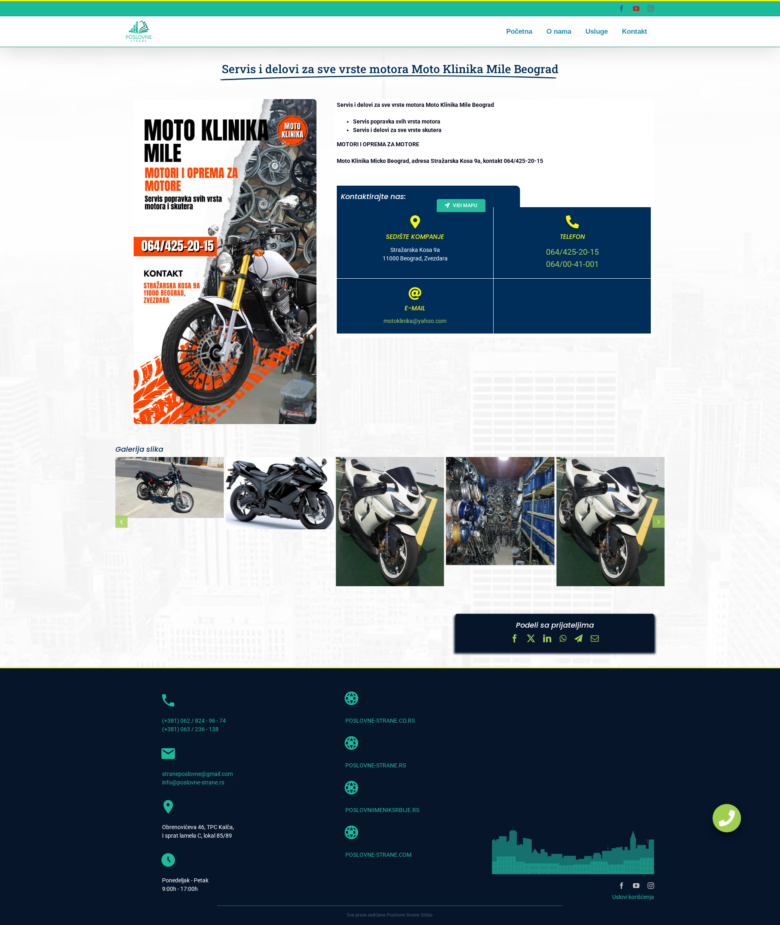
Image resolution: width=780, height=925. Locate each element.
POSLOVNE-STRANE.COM (378, 854)
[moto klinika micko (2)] (500, 511)
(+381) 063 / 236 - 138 (190, 729)
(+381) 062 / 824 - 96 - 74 (194, 720)
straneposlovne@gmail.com (197, 774)
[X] (531, 639)
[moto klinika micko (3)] (610, 521)
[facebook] (621, 885)
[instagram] (651, 885)
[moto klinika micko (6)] (279, 493)
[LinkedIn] (547, 639)
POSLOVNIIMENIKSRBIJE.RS (382, 810)
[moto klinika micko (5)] (169, 487)
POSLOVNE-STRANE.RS (375, 765)
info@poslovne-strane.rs (193, 782)
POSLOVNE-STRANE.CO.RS (380, 720)
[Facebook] (515, 639)
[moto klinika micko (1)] (390, 521)
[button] (121, 522)
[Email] (595, 639)
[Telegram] (578, 639)
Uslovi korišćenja (633, 897)
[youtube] (636, 885)
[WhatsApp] (562, 639)
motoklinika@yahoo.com (415, 321)
